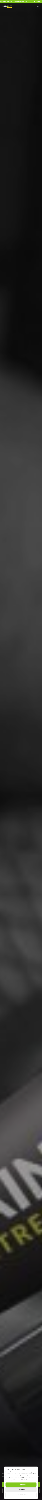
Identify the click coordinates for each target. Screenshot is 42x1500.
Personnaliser (21, 1495)
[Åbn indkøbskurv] (33, 6)
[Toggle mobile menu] (38, 6)
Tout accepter (21, 1484)
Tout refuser (21, 1490)
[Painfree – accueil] (7, 6)
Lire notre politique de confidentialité (17, 1480)
